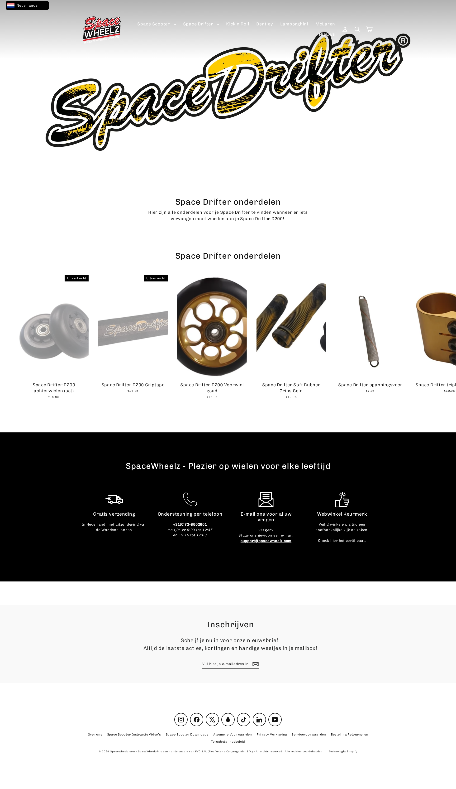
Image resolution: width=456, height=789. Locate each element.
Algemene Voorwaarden (232, 734)
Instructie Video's (134, 734)
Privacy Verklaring (272, 734)
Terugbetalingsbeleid (228, 741)
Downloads (187, 734)
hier (334, 540)
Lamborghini (294, 24)
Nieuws (327, 34)
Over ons (95, 734)
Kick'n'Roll (237, 24)
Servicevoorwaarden (309, 734)
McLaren (325, 24)
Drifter (198, 24)
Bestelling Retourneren (349, 734)
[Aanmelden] (255, 664)
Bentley (264, 24)
